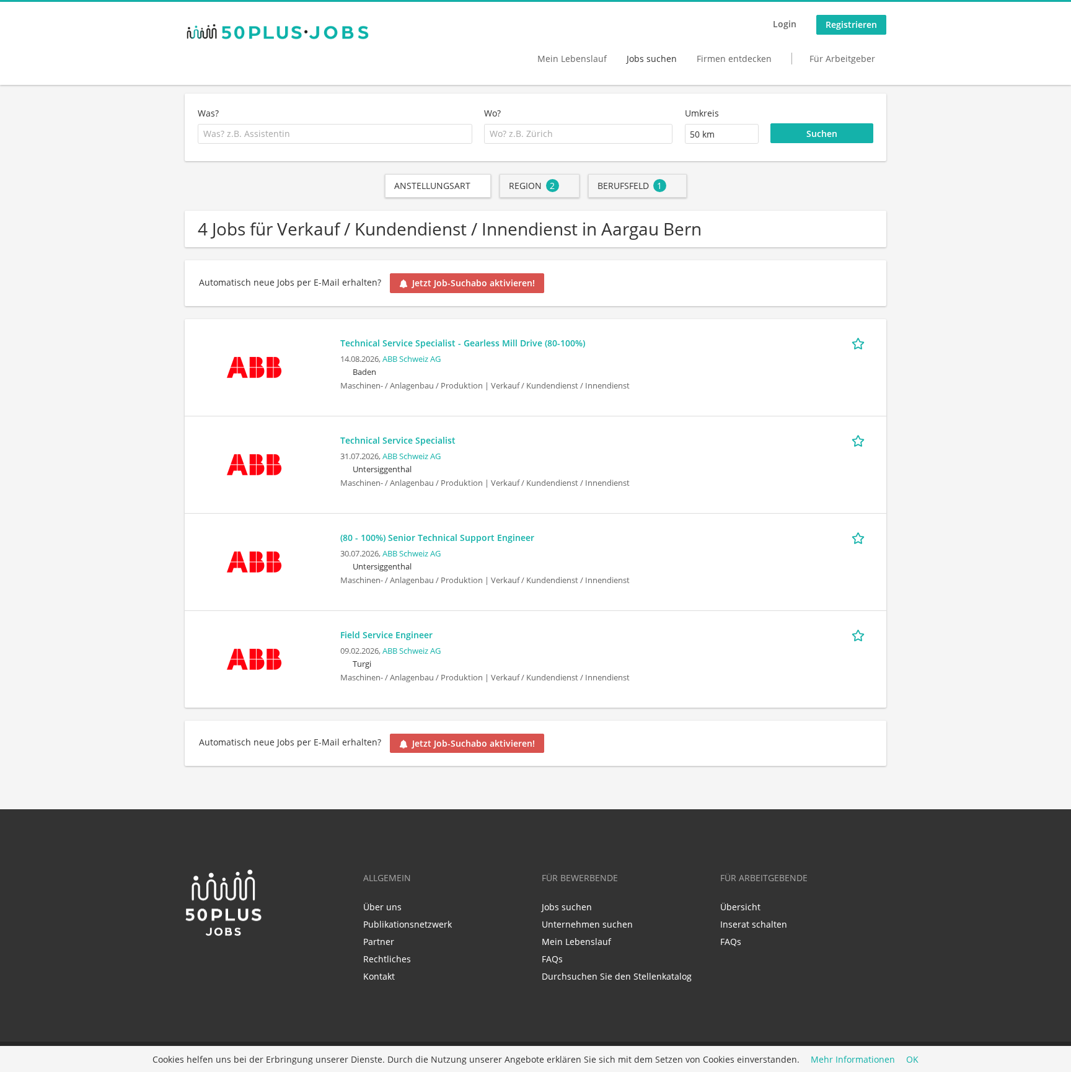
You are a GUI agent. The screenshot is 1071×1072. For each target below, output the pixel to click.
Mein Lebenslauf (572, 58)
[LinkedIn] (194, 963)
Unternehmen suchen (587, 924)
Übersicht (740, 907)
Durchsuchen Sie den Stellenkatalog (617, 976)
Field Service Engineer (386, 635)
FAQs (552, 959)
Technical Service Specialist (398, 440)
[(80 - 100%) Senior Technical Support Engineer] (254, 560)
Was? (208, 113)
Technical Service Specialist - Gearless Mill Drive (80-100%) (462, 343)
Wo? (492, 113)
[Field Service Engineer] (254, 658)
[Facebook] (214, 963)
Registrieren (851, 24)
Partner (378, 941)
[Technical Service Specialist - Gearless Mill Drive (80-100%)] (254, 366)
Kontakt (379, 976)
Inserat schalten (753, 924)
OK (912, 1059)
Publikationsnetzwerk (407, 924)
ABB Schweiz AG (411, 359)
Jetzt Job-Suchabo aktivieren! (473, 283)
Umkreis (702, 113)
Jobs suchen (652, 58)
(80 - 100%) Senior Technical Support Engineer (437, 537)
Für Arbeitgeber (842, 58)
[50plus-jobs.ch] (278, 32)
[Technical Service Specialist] (254, 463)
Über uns (382, 907)
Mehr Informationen (853, 1059)
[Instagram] (232, 963)
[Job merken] (860, 342)
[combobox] (335, 134)
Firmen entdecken (734, 58)
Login (784, 24)
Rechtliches (387, 959)
